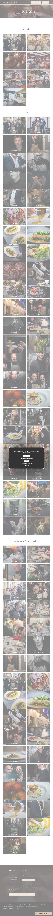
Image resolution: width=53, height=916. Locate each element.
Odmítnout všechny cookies (26, 458)
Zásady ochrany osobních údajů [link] (27, 463)
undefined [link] (27, 465)
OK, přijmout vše (26, 456)
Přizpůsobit (26, 460)
